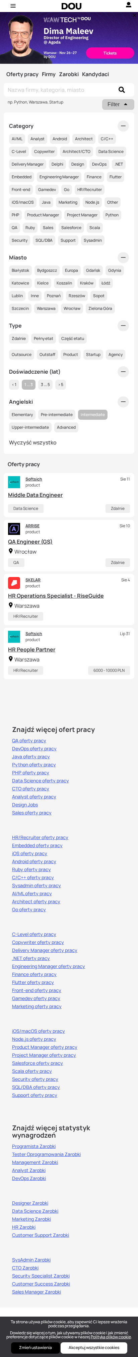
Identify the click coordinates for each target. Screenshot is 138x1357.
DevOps (99, 164)
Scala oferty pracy (32, 1071)
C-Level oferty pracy (34, 934)
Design (77, 164)
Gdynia (114, 270)
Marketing (68, 202)
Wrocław (72, 308)
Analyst (37, 139)
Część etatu (72, 338)
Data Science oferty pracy (40, 780)
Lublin (17, 296)
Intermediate (93, 414)
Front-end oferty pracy (36, 990)
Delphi (57, 164)
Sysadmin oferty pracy (36, 885)
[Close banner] (133, 14)
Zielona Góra (100, 308)
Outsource (21, 354)
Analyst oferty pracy (34, 796)
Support (68, 240)
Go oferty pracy (29, 909)
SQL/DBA (44, 240)
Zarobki (69, 74)
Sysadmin (93, 240)
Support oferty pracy (34, 1095)
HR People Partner (31, 649)
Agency (116, 354)
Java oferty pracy (31, 756)
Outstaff (47, 354)
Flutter (116, 177)
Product (70, 354)
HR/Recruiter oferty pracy (40, 837)
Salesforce (71, 227)
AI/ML (17, 139)
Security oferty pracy (35, 1079)
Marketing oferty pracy (37, 1006)
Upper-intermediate (30, 427)
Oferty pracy (22, 74)
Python (112, 215)
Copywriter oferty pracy (38, 942)
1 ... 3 (28, 384)
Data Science (25, 508)
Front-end (21, 189)
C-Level (19, 151)
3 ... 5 (45, 384)
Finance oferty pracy (34, 974)
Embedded (21, 177)
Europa (71, 270)
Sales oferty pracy (32, 812)
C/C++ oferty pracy (33, 877)
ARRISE (32, 526)
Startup (93, 354)
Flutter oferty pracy (33, 982)
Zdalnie (118, 508)
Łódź (105, 283)
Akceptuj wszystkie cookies (94, 1347)
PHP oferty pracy (30, 772)
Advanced (66, 427)
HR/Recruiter (25, 616)
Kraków (86, 283)
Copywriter (44, 151)
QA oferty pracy (29, 740)
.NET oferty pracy (31, 958)
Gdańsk (93, 270)
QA (16, 562)
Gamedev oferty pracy (36, 998)
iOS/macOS (23, 202)
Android (60, 139)
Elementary (22, 414)
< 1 (14, 384)
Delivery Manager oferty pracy (44, 950)
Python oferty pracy (34, 764)
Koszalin (64, 283)
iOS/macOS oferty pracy (38, 1031)
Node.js (92, 202)
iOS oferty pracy (29, 853)
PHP (15, 215)
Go (66, 189)
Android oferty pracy (34, 861)
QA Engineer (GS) (30, 541)
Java (46, 202)
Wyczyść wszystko (33, 442)
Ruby (30, 227)
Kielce (43, 283)
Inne (35, 296)
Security (19, 240)
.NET (119, 164)
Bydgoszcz (47, 270)
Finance (94, 177)
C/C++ (107, 139)
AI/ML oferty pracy (32, 893)
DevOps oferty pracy (34, 748)
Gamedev (47, 189)
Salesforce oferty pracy (37, 1063)
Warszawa (46, 308)
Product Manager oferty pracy (44, 1047)
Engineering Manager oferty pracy (48, 966)
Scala (94, 227)
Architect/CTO (76, 151)
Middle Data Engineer (35, 495)
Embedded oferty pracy (37, 845)
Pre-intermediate (57, 414)
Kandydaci (95, 74)
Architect (84, 139)
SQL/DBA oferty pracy (36, 1087)
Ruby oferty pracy (31, 869)
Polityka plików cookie (111, 1337)
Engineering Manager (59, 177)
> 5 (60, 384)
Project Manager (82, 215)
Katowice (20, 283)
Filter (114, 104)
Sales (48, 227)
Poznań (54, 296)
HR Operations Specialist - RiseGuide (56, 595)
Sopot (99, 296)
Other (112, 202)
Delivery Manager (28, 164)
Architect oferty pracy (36, 901)
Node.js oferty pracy (34, 1039)
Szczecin (20, 308)
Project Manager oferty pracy (44, 1055)
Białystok (20, 270)
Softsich (33, 479)
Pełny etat (43, 338)
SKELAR (33, 580)
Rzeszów (77, 296)
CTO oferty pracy (30, 788)
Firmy (49, 74)
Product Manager (43, 215)
